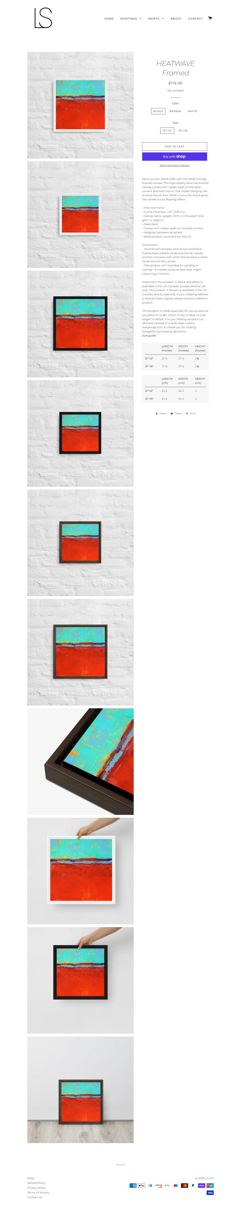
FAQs (30, 1178)
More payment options (174, 165)
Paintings (129, 18)
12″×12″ (167, 130)
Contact (195, 18)
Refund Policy (36, 1183)
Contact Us (34, 1197)
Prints (154, 18)
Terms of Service (38, 1192)
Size (175, 122)
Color (175, 103)
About (176, 18)
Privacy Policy (36, 1188)
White (193, 111)
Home (109, 18)
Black (158, 111)
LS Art (210, 1178)
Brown (175, 111)
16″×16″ (183, 130)
